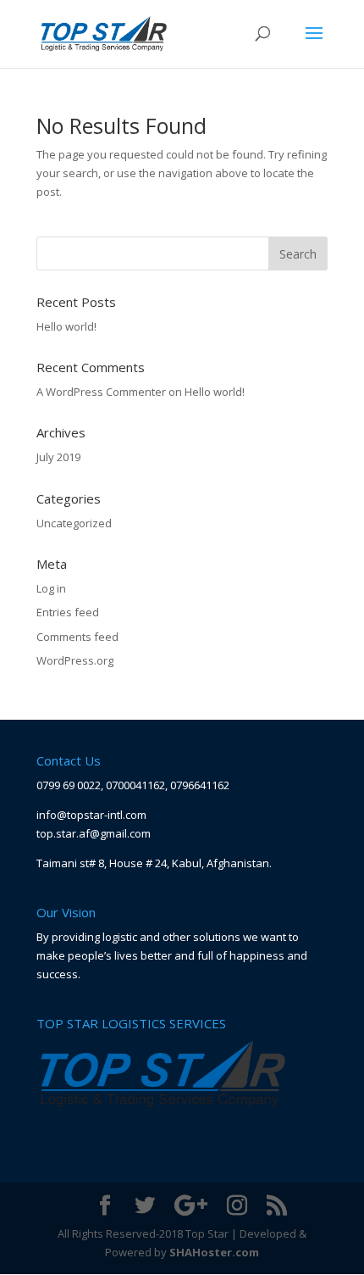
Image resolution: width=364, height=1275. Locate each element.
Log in (51, 588)
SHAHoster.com (214, 1252)
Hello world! (66, 326)
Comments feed (77, 636)
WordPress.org (74, 660)
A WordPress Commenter (101, 391)
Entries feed (67, 612)
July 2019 (58, 457)
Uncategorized (74, 523)
